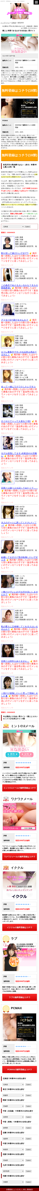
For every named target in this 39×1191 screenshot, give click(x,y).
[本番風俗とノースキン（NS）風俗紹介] (19, 11)
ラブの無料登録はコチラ (19, 997)
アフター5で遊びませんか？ (14, 320)
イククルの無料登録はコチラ (19, 927)
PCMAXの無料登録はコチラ (19, 1069)
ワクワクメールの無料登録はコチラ (19, 857)
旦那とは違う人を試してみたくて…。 (19, 488)
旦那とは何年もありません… (15, 661)
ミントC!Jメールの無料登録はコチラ (19, 788)
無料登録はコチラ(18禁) (19, 90)
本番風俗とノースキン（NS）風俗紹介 (19, 1189)
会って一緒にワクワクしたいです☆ (18, 386)
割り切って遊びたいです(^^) (14, 253)
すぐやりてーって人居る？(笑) (16, 421)
